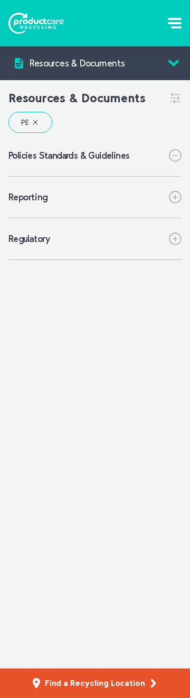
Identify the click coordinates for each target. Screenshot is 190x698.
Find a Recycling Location (95, 683)
